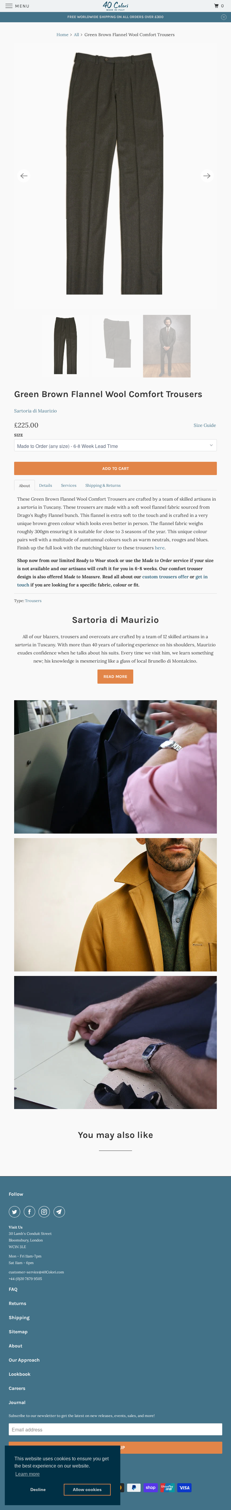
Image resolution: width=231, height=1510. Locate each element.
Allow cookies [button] (87, 1489)
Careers (17, 1388)
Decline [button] (38, 1489)
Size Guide (205, 425)
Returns (17, 1303)
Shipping (19, 1317)
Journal (17, 1402)
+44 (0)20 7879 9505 (25, 1278)
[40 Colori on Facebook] (31, 1211)
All (76, 34)
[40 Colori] (115, 6)
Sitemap (18, 1331)
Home (63, 34)
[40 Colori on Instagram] (45, 1211)
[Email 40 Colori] (60, 1211)
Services (68, 485)
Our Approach (24, 1360)
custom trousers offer (165, 576)
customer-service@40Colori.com (36, 1272)
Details (45, 485)
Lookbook (19, 1374)
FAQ (13, 1289)
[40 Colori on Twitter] (16, 1211)
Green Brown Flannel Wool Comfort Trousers (108, 394)
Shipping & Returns (103, 485)
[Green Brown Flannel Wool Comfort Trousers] (115, 176)
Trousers (33, 600)
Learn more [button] (27, 1474)
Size (18, 435)
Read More (115, 676)
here (160, 548)
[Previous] (23, 175)
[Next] (207, 175)
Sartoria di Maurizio (35, 411)
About (24, 485)
